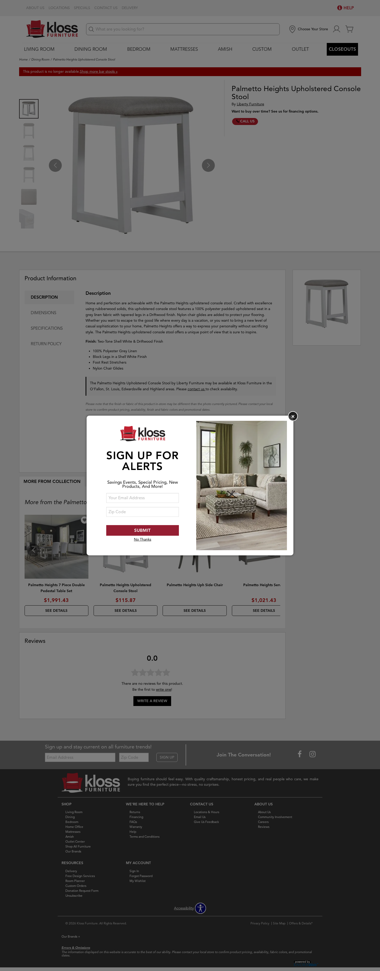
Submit (142, 530)
